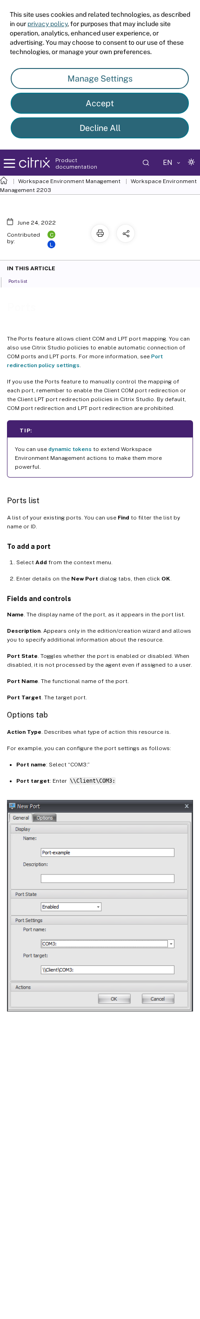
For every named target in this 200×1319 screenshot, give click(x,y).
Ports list (17, 281)
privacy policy (47, 23)
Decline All (100, 128)
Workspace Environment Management (69, 181)
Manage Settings (100, 78)
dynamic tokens (70, 449)
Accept (100, 103)
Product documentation (76, 163)
